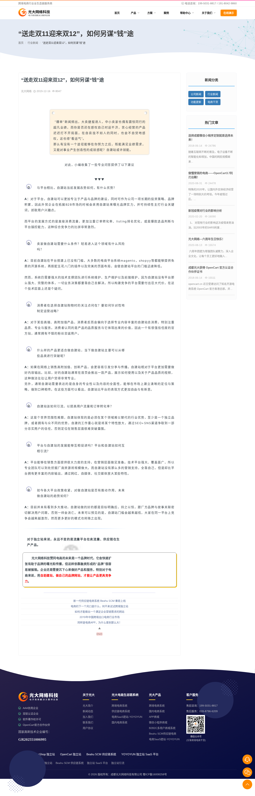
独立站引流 (117, 762)
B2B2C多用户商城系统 (162, 728)
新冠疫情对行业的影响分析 (205, 210)
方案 (151, 12)
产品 (135, 12)
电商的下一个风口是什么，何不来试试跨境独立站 (99, 606)
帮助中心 (186, 12)
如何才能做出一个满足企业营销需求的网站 (99, 611)
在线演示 (228, 12)
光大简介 (88, 705)
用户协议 (88, 728)
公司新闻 (196, 94)
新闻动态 (88, 711)
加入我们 (88, 716)
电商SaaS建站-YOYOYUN (127, 716)
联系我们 (88, 722)
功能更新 (196, 101)
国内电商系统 (119, 722)
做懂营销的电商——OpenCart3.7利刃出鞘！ (210, 175)
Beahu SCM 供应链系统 (70, 762)
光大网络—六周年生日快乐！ (206, 239)
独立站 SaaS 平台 (97, 762)
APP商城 (154, 716)
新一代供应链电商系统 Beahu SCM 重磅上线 (99, 600)
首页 (117, 12)
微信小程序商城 (158, 722)
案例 (166, 12)
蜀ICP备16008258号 (155, 774)
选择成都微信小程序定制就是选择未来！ (210, 137)
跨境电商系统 (119, 705)
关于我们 (208, 12)
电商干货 (213, 101)
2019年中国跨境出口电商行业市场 (100, 617)
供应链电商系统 (121, 711)
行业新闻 (33, 42)
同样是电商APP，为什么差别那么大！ (99, 622)
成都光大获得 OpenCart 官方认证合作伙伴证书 (210, 269)
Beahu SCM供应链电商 (162, 733)
